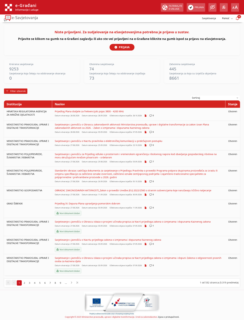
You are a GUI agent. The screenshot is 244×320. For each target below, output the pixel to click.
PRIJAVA (124, 47)
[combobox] (215, 97)
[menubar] (227, 18)
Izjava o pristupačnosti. (168, 317)
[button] (8, 282)
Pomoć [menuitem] (225, 18)
